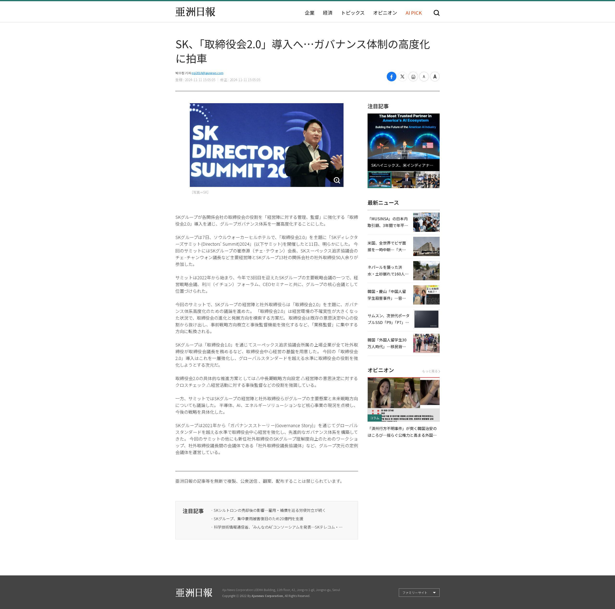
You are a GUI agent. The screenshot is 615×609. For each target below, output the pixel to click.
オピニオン (385, 12)
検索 (437, 13)
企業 (309, 12)
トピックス (353, 12)
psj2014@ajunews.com (207, 73)
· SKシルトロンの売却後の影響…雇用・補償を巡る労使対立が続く (268, 510)
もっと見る (430, 371)
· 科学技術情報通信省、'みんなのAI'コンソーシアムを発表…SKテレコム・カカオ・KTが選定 (278, 527)
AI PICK (414, 12)
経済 (327, 12)
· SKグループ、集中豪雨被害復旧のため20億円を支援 (257, 518)
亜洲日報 (195, 12)
